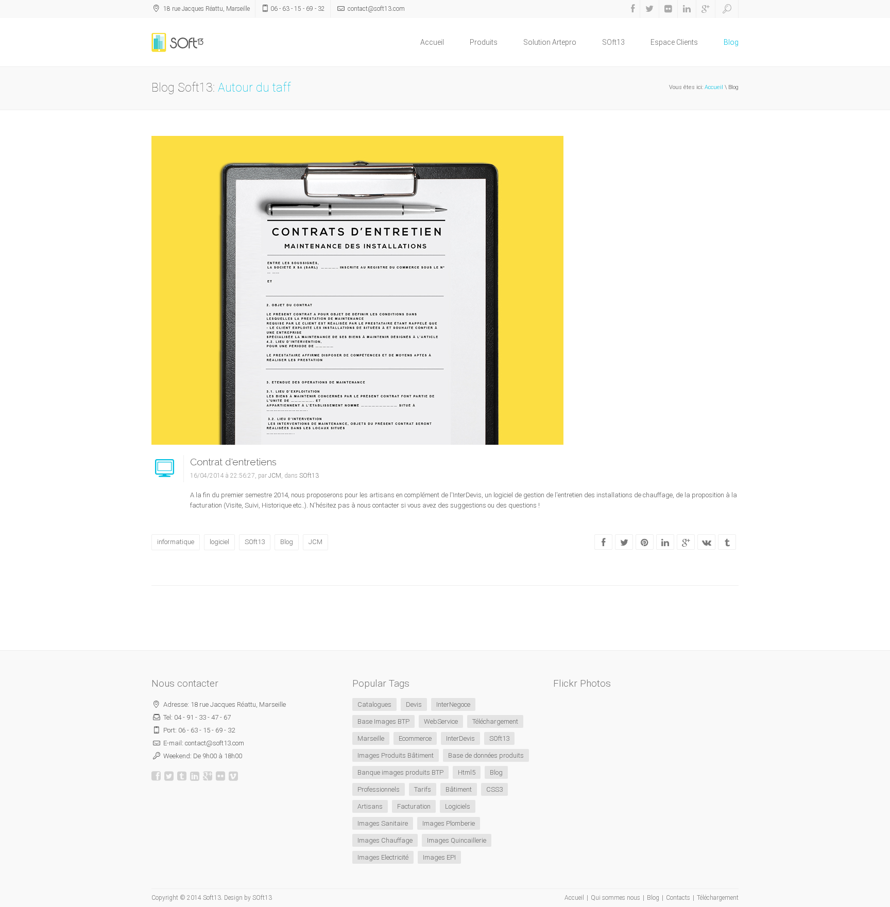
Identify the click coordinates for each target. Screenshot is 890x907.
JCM (274, 475)
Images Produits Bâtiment (395, 755)
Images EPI (439, 857)
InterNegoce (453, 704)
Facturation (414, 806)
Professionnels (378, 789)
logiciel (219, 542)
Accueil (432, 42)
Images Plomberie (448, 823)
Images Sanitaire (382, 823)
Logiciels (457, 806)
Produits (484, 42)
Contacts (678, 897)
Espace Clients (674, 42)
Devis (414, 704)
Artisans (370, 806)
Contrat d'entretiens (233, 461)
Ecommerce (415, 738)
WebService (441, 721)
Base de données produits (486, 755)
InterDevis (460, 738)
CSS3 (494, 789)
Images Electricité (382, 857)
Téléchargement (495, 721)
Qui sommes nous (615, 897)
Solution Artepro (549, 42)
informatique (175, 542)
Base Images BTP (383, 721)
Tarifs (422, 789)
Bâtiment (459, 789)
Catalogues (374, 704)
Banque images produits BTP (400, 772)
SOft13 (613, 42)
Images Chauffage (385, 840)
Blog (731, 42)
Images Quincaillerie (456, 840)
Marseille (370, 738)
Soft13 (212, 897)
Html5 (466, 772)
